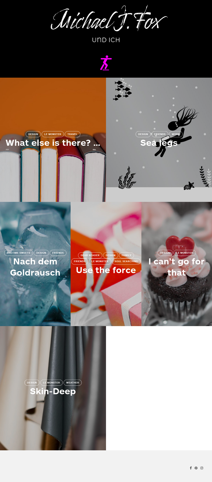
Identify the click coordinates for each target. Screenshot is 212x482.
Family (126, 255)
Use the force (106, 269)
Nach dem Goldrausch (35, 266)
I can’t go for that (176, 266)
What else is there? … (53, 142)
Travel (72, 134)
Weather (72, 382)
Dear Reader (90, 255)
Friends (160, 134)
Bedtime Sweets (18, 252)
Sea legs (159, 142)
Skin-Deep (53, 391)
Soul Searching (126, 261)
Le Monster (52, 134)
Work (176, 134)
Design (33, 134)
